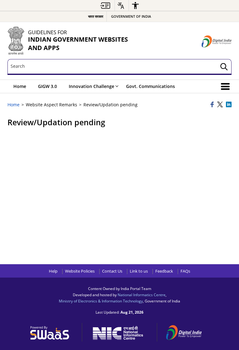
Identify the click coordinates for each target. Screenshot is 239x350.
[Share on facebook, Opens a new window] (212, 105)
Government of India (131, 16)
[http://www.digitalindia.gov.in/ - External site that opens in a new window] (187, 331)
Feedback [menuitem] (164, 271)
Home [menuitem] (19, 86)
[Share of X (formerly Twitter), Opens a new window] (220, 105)
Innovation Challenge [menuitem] (91, 86)
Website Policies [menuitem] (80, 271)
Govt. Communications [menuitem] (150, 86)
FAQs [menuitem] (185, 271)
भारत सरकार (95, 16)
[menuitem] (105, 5)
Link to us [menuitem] (139, 271)
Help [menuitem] (53, 271)
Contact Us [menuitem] (112, 271)
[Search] (224, 67)
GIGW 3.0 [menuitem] (47, 86)
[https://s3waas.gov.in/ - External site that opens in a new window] (53, 331)
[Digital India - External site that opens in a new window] (217, 41)
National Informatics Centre (142, 294)
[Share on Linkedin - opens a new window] (229, 105)
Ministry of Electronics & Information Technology (101, 300)
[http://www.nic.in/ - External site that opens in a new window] (121, 332)
